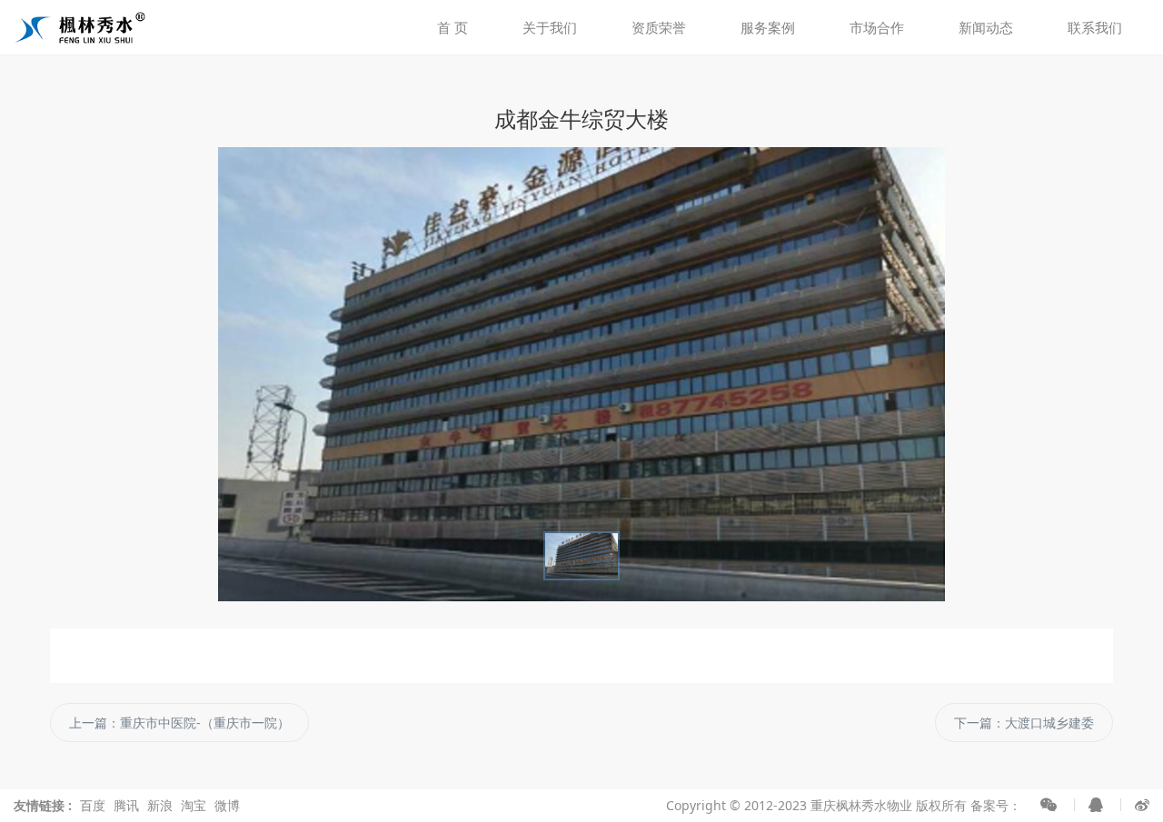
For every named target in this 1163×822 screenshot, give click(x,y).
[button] (87, 374)
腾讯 (126, 805)
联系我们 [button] (1095, 27)
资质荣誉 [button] (658, 27)
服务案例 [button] (768, 27)
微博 (227, 805)
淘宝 (193, 805)
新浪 (160, 805)
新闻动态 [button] (986, 27)
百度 (92, 805)
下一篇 (1024, 722)
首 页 (452, 27)
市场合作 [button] (877, 27)
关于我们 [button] (549, 27)
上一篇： (179, 722)
